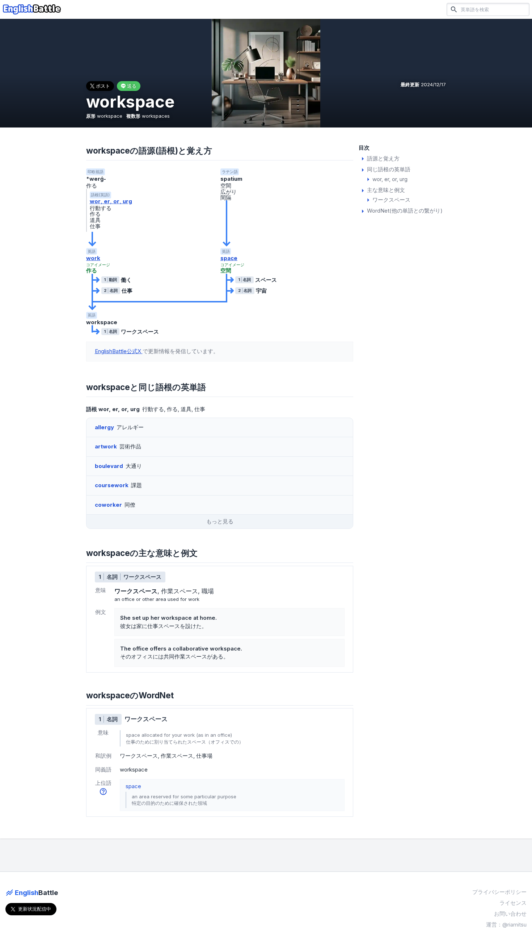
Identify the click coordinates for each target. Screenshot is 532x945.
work (93, 258)
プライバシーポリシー (499, 891)
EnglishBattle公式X (119, 351)
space (228, 258)
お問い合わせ (510, 913)
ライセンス (513, 902)
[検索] (454, 9)
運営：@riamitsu (506, 924)
